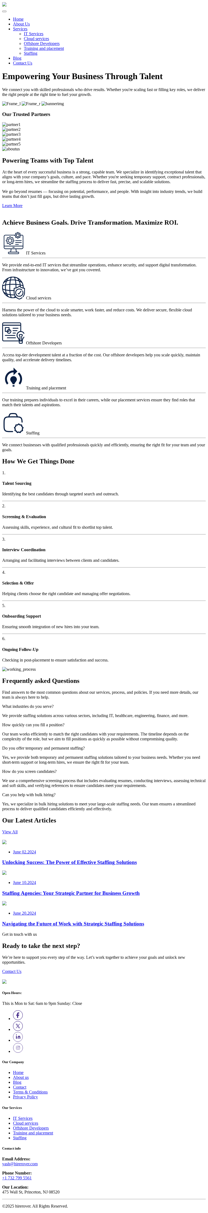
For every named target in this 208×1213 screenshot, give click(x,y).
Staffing (30, 53)
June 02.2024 (24, 852)
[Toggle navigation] (4, 11)
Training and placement (44, 48)
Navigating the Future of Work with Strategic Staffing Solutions (73, 924)
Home (18, 19)
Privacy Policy (25, 1097)
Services (20, 29)
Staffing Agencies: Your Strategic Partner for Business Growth (71, 893)
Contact (19, 1087)
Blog (17, 58)
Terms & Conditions (30, 1092)
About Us (21, 24)
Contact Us (22, 63)
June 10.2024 (24, 882)
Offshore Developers (42, 43)
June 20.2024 (24, 913)
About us (21, 1077)
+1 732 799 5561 (17, 1178)
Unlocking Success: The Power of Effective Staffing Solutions (69, 862)
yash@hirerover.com (20, 1164)
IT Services (33, 33)
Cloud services (36, 38)
